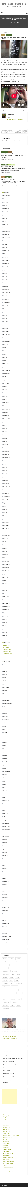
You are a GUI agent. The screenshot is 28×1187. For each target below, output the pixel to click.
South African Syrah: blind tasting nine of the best (13, 156)
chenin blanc (6, 719)
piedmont (5, 839)
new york (5, 820)
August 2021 (6, 211)
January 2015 (6, 444)
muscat (4, 810)
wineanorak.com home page (10, 1036)
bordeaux (5, 690)
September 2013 (6, 496)
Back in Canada (6, 1070)
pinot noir (5, 845)
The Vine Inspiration (8, 1157)
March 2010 (5, 632)
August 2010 (6, 616)
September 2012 (6, 535)
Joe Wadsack (6, 1141)
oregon (4, 832)
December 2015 (6, 409)
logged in (9, 140)
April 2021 (5, 218)
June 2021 (5, 215)
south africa (9, 34)
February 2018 (6, 325)
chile (4, 723)
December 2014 (6, 448)
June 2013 (5, 506)
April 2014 (5, 473)
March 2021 (5, 221)
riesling (4, 862)
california (5, 706)
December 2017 (6, 331)
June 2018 (5, 312)
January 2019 (6, 289)
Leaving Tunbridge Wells (8, 1055)
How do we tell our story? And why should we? (13, 1058)
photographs (6, 836)
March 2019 (5, 283)
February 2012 (6, 557)
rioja (4, 865)
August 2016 (6, 383)
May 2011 (5, 587)
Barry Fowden (6, 1117)
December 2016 (6, 370)
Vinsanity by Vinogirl (8, 1167)
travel (4, 917)
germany (5, 758)
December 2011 (6, 564)
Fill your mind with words (8, 1061)
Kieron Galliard (6, 1143)
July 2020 (5, 244)
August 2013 (6, 499)
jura (4, 787)
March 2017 (5, 360)
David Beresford (7, 1125)
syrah (10, 151)
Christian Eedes (7, 1123)
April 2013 (5, 512)
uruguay (5, 926)
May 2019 (5, 276)
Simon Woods (6, 1155)
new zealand (6, 823)
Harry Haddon (6, 1133)
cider (4, 729)
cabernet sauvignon (7, 703)
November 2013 (6, 490)
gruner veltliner (6, 771)
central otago (20, 968)
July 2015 (5, 425)
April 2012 (5, 551)
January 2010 (6, 647)
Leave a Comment (23, 110)
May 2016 (5, 393)
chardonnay (7, 185)
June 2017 (5, 350)
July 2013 (5, 503)
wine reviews (6, 939)
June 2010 (5, 622)
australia (5, 674)
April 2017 (5, 357)
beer (4, 684)
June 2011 (5, 583)
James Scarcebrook (7, 1137)
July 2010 (5, 619)
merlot (4, 807)
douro (4, 739)
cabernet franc (6, 700)
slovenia (5, 894)
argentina (5, 671)
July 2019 (5, 270)
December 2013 (6, 486)
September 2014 (6, 457)
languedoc (5, 790)
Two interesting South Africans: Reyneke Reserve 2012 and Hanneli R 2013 (13, 169)
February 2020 (6, 253)
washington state (7, 936)
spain (4, 904)
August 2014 (6, 460)
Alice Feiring (6, 1115)
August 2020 (6, 241)
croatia (4, 735)
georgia (5, 755)
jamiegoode (11, 32)
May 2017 (5, 354)
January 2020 (6, 257)
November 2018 (6, 296)
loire (4, 797)
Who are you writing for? (8, 1076)
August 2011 (5, 577)
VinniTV (5, 1165)
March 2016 (5, 399)
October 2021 (6, 208)
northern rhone (6, 829)
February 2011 (6, 596)
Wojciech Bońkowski (8, 1171)
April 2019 (5, 279)
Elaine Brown (6, 1129)
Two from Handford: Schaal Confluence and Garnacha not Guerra (13, 182)
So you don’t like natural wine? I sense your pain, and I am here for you (7, 131)
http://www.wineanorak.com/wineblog (15, 119)
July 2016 (5, 386)
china (4, 726)
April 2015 (5, 435)
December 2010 (6, 603)
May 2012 (5, 548)
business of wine (7, 697)
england (5, 742)
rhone (4, 858)
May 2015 (5, 431)
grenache (12, 185)
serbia (4, 887)
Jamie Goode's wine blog (14, 3)
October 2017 (6, 338)
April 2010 (5, 629)
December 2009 (7, 649)
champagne (5, 713)
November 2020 (6, 231)
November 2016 (6, 373)
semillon (5, 884)
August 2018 (6, 305)
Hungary (5, 774)
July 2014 (5, 464)
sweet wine (5, 1005)
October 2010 (6, 609)
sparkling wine (6, 907)
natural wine (6, 813)
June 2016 (5, 389)
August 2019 (6, 266)
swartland (15, 1002)
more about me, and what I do (10, 1038)
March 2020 (6, 250)
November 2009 (7, 651)
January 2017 (6, 367)
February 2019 (6, 286)
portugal (5, 849)
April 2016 (5, 396)
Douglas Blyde (6, 1127)
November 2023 (6, 195)
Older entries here (7, 653)
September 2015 (6, 418)
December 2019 (6, 260)
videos (14, 110)
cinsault (2, 34)
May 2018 (5, 315)
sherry (4, 891)
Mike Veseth (6, 1147)
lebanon (5, 794)
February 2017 (6, 363)
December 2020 (6, 228)
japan (4, 784)
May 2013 (5, 509)
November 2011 (6, 567)
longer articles (6, 800)
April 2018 (5, 318)
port (22, 989)
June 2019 (5, 273)
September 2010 (6, 612)
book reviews (6, 687)
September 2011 (6, 574)
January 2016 (6, 405)
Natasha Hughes (7, 1149)
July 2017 (5, 347)
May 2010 (5, 625)
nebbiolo (5, 816)
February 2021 (6, 224)
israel (4, 777)
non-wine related (7, 826)
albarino (5, 664)
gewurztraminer (6, 761)
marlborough (19, 983)
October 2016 (6, 376)
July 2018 (5, 308)
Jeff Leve (5, 1139)
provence (5, 852)
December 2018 (6, 292)
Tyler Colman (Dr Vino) (8, 1163)
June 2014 (5, 467)
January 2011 (6, 600)
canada (4, 710)
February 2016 (6, 402)
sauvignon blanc (6, 881)
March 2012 (5, 554)
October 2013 (6, 493)
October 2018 (6, 299)
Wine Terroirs (6, 1169)
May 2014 (5, 470)
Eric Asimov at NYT (7, 1131)
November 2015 (6, 412)
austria (4, 677)
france (4, 745)
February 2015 (6, 441)
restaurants (5, 855)
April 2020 (5, 247)
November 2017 (6, 334)
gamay (4, 752)
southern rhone (6, 900)
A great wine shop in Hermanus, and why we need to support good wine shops (21, 131)
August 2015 (6, 422)
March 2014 (5, 477)
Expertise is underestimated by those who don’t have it (14, 1066)
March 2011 (5, 593)
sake (4, 875)
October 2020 (6, 234)
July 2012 (5, 541)
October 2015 (6, 415)
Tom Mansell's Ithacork (8, 1161)
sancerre (5, 878)
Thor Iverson (6, 1159)
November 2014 (6, 451)
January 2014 (6, 483)
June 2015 (5, 428)
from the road (6, 748)
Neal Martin (6, 1151)
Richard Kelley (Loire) (8, 1153)
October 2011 (6, 570)
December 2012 (6, 525)
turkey (4, 920)
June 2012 (5, 545)
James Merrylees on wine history (11, 1135)
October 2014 (6, 454)
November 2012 (6, 528)
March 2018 (5, 321)
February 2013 (6, 519)
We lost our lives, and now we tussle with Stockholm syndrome (14, 1081)
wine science (6, 942)
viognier (5, 933)
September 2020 (7, 237)
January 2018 (6, 328)
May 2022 (5, 198)
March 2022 (6, 205)
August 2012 (6, 538)
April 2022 (5, 202)
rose (4, 871)
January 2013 (6, 522)
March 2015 (5, 438)
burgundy (5, 693)
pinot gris (5, 842)
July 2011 (5, 580)
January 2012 (6, 561)
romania (5, 868)
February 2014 (6, 480)
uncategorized (12, 164)
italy (3, 177)
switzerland (5, 910)
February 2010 (6, 635)
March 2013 (5, 515)
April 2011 (5, 590)
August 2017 (5, 344)
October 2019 (6, 263)
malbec (4, 803)
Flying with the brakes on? (8, 1073)
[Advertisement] (9, 1096)
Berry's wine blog (7, 1119)
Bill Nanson (6, 1121)
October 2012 (6, 532)
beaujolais (5, 680)
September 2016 (6, 380)
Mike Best (5, 1145)
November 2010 (6, 606)
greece (4, 765)
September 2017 (6, 341)
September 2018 (6, 302)
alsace (4, 668)
